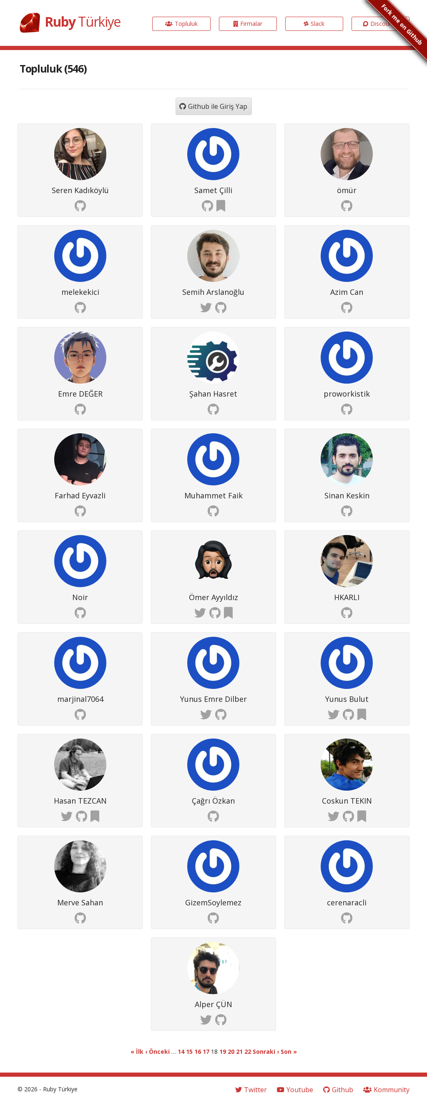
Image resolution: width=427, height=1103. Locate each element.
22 (247, 1051)
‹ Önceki (157, 1051)
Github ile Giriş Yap (217, 106)
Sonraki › (266, 1051)
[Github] (80, 206)
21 (239, 1051)
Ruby (83, 21)
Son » (289, 1051)
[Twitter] (206, 308)
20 (231, 1051)
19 (222, 1051)
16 (197, 1051)
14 (181, 1051)
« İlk (137, 1051)
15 (189, 1051)
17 (206, 1051)
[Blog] (220, 206)
